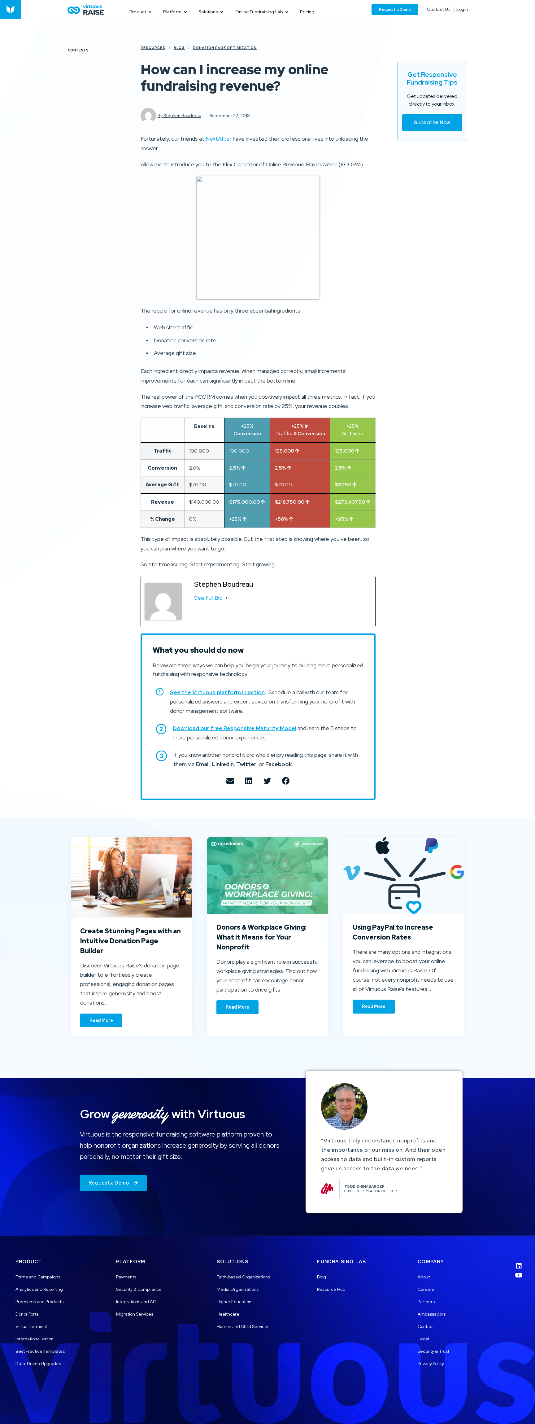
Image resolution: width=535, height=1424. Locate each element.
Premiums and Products (39, 1301)
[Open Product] (150, 12)
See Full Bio (208, 597)
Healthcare (228, 1314)
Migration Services (134, 1314)
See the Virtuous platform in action (217, 692)
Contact (426, 1326)
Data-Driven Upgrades (38, 1363)
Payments (126, 1277)
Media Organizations (238, 1289)
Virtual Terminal (31, 1326)
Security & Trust (433, 1351)
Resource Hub (331, 1289)
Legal (423, 1339)
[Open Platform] (185, 12)
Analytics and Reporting (39, 1289)
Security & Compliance (139, 1289)
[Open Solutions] (222, 12)
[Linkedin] (519, 1262)
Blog (321, 1277)
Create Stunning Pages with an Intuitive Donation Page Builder (130, 941)
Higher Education (234, 1301)
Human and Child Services (243, 1326)
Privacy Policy (431, 1363)
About (424, 1277)
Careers (426, 1289)
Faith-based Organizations (243, 1277)
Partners (426, 1301)
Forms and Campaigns (37, 1277)
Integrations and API (136, 1301)
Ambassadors (432, 1314)
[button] (230, 781)
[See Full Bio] (226, 598)
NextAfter (219, 138)
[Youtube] (519, 1271)
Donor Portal (27, 1314)
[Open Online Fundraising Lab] (287, 12)
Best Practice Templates (40, 1351)
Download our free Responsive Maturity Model (234, 728)
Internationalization (34, 1339)
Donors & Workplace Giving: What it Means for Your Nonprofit (261, 937)
